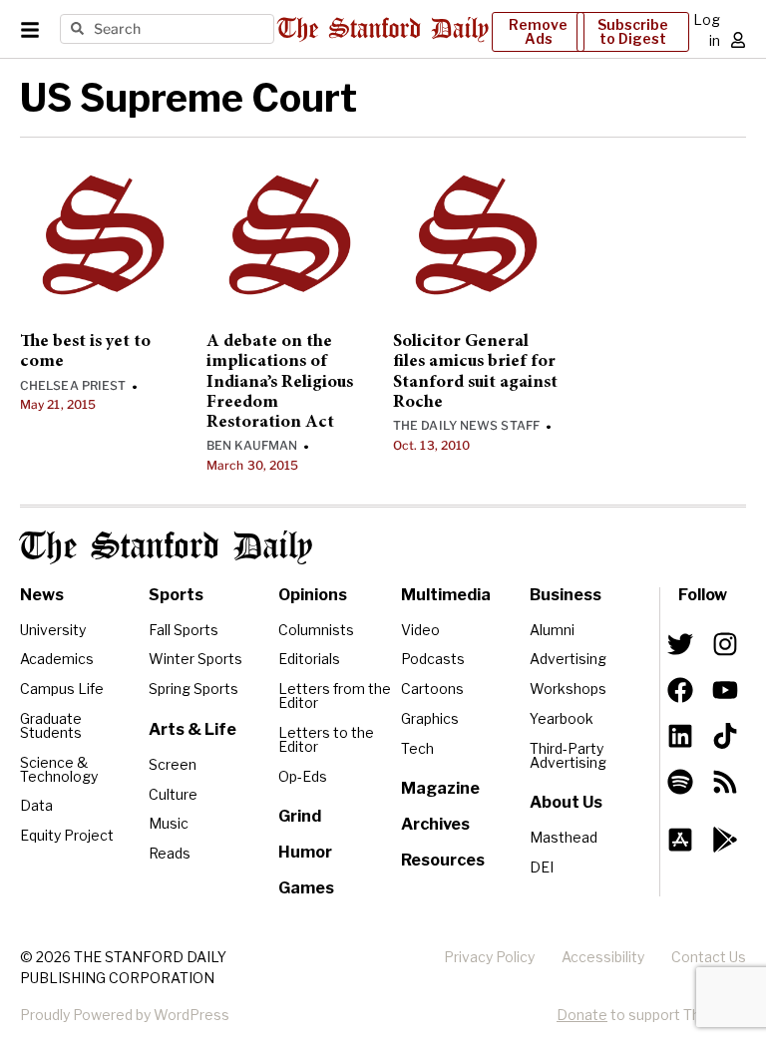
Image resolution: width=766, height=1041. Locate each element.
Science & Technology (59, 769)
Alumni (552, 629)
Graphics (430, 718)
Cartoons (432, 688)
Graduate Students (51, 725)
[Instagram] (725, 644)
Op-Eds (302, 776)
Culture (173, 794)
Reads (170, 853)
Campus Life (62, 688)
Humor (305, 852)
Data (36, 805)
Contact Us (708, 956)
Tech (417, 748)
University (53, 629)
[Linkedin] (680, 736)
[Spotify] (680, 782)
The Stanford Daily (166, 547)
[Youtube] (725, 690)
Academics (57, 658)
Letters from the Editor (334, 695)
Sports (176, 594)
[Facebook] (680, 690)
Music (169, 823)
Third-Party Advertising (568, 755)
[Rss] (725, 782)
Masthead (563, 837)
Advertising (568, 658)
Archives (435, 824)
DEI (542, 867)
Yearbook (561, 718)
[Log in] (738, 40)
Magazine (440, 788)
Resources (443, 860)
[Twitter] (680, 644)
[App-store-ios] (680, 840)
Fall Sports (183, 629)
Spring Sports (193, 688)
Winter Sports (195, 658)
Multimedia (446, 594)
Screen (172, 764)
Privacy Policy (489, 956)
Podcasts (433, 658)
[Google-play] (725, 840)
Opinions (312, 594)
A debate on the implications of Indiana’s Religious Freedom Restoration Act (279, 382)
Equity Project (67, 835)
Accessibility (603, 956)
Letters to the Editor (326, 739)
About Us (566, 802)
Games (306, 887)
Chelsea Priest (73, 385)
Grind (299, 816)
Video (420, 629)
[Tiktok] (725, 736)
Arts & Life (192, 729)
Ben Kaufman (251, 445)
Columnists (316, 629)
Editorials (309, 658)
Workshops (568, 688)
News (42, 594)
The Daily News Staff (466, 425)
